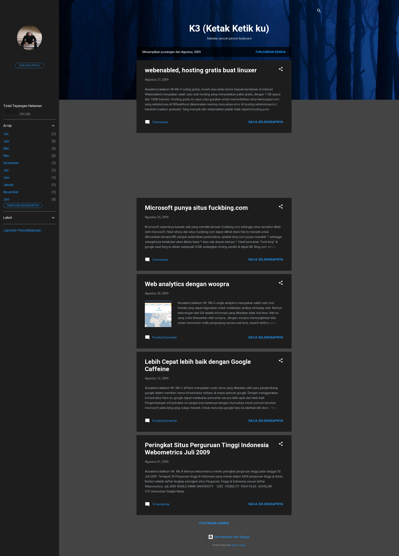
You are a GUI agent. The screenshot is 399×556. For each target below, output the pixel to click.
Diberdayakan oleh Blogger (231, 537)
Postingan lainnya (214, 523)
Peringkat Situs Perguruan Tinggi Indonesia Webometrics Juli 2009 (207, 448)
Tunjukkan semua (270, 52)
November (10, 192)
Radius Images (238, 545)
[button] (280, 69)
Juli (6, 134)
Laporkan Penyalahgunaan (22, 230)
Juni (6, 141)
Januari (8, 185)
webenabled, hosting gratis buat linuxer (201, 70)
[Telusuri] (318, 11)
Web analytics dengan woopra (187, 284)
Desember (11, 163)
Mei (6, 148)
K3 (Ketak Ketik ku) (229, 28)
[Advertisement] (308, 109)
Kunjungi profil (29, 65)
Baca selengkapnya (266, 122)
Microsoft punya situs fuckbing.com (196, 207)
